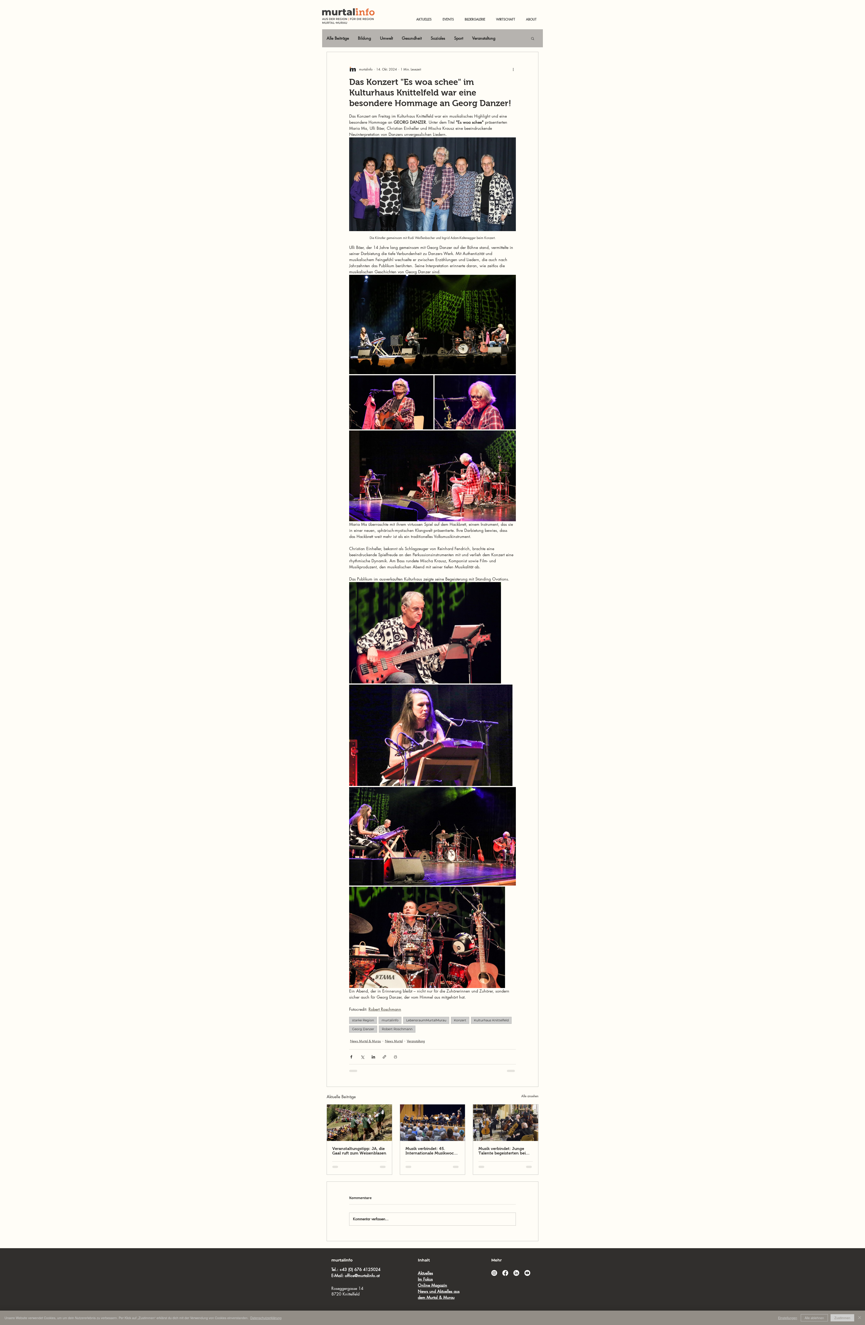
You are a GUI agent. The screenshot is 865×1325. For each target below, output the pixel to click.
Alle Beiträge (338, 38)
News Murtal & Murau (365, 1041)
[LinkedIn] (516, 1273)
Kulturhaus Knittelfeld (491, 1020)
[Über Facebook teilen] (351, 1057)
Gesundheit (412, 38)
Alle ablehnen (814, 1318)
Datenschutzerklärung (266, 1318)
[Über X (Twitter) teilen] (362, 1057)
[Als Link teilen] (384, 1057)
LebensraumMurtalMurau (426, 1020)
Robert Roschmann (397, 1029)
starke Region (363, 1020)
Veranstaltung (483, 38)
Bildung (364, 38)
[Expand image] (425, 632)
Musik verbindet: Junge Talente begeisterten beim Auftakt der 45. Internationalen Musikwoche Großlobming (504, 1150)
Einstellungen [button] (787, 1318)
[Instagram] (494, 1273)
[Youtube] (527, 1273)
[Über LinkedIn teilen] (373, 1057)
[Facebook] (505, 1273)
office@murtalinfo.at (362, 1275)
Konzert (460, 1020)
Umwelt (386, 38)
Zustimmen (842, 1318)
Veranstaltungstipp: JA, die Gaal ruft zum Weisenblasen (359, 1150)
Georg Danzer (363, 1029)
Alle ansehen (529, 1096)
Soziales (438, 38)
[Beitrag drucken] (395, 1057)
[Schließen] (859, 1317)
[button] (532, 38)
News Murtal (394, 1041)
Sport (458, 38)
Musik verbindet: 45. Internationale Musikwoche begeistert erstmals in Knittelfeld (432, 1150)
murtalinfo (390, 1020)
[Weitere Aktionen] (513, 69)
